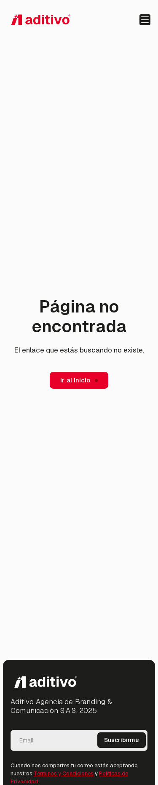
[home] (40, 20)
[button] (144, 19)
